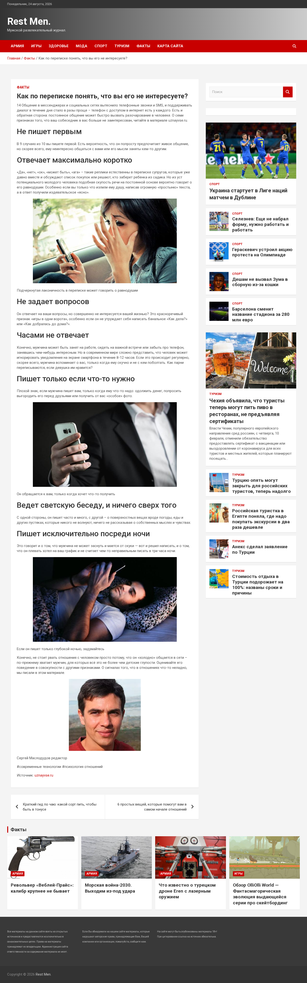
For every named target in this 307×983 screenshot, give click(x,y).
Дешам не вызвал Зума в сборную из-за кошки (260, 282)
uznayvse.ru (44, 775)
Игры (36, 46)
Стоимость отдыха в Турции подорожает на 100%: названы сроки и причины (257, 584)
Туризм (121, 46)
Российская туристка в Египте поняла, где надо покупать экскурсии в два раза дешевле (261, 519)
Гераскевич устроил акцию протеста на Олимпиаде (262, 252)
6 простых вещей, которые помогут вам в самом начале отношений (152, 807)
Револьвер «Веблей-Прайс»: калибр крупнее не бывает (42, 888)
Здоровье (59, 46)
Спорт (100, 46)
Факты (143, 46)
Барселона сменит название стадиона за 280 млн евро (260, 314)
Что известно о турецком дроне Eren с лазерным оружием (187, 891)
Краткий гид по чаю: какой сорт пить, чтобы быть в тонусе (59, 807)
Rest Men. (29, 21)
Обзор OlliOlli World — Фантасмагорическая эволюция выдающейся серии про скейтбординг (260, 894)
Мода (81, 46)
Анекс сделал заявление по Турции (260, 549)
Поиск (288, 92)
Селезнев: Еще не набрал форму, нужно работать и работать (260, 224)
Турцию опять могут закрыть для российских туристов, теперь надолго (261, 485)
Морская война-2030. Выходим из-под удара (110, 888)
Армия (17, 46)
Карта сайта (170, 46)
